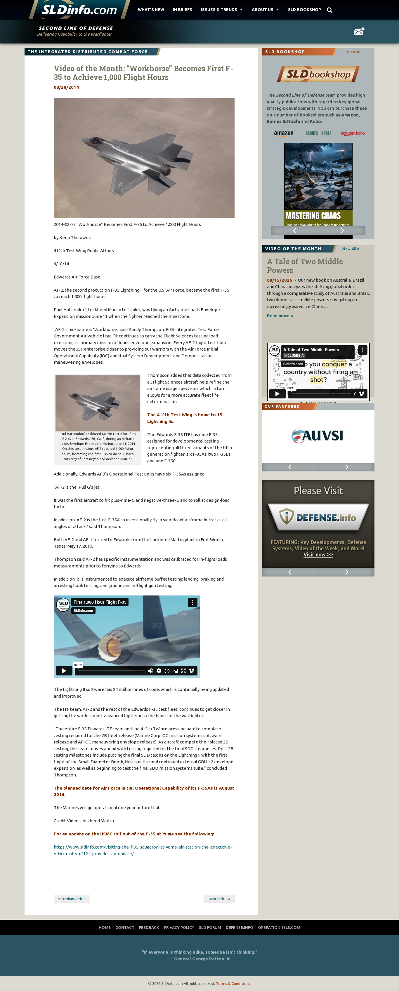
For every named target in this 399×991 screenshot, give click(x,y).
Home (105, 927)
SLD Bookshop (304, 9)
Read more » (280, 315)
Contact (124, 927)
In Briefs (182, 9)
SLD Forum (210, 927)
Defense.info (239, 927)
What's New (151, 9)
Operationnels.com (279, 927)
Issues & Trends (219, 9)
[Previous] (294, 230)
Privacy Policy (179, 927)
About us (262, 9)
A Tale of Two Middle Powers (305, 266)
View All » (356, 52)
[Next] (341, 230)
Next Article (218, 899)
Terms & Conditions (233, 983)
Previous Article (73, 899)
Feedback (149, 927)
